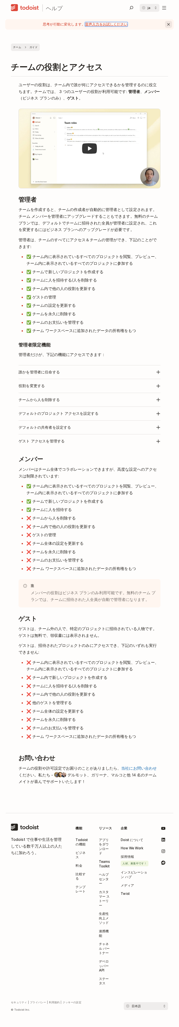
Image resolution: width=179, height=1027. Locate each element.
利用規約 (54, 1002)
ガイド (33, 47)
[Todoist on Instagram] (163, 852)
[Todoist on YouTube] (163, 829)
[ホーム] (25, 8)
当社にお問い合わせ (139, 768)
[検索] (131, 8)
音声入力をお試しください (106, 24)
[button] (89, 148)
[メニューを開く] (164, 8)
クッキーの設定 (72, 1002)
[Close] (168, 24)
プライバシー (38, 1002)
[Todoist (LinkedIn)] (163, 840)
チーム (17, 47)
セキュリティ (19, 1002)
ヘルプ (54, 8)
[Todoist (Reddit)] (163, 863)
